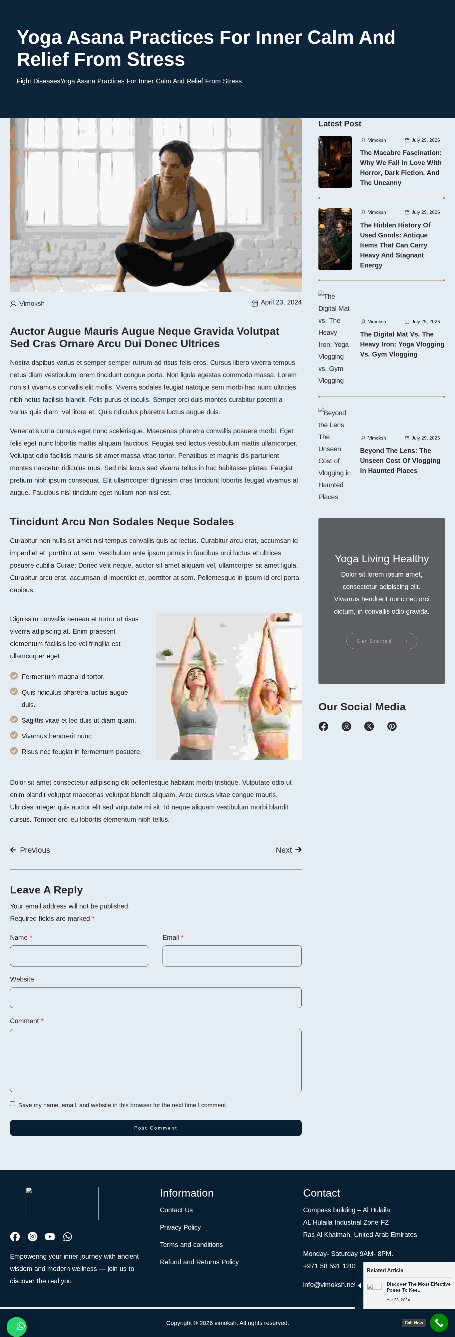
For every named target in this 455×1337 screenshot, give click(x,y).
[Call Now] (439, 1323)
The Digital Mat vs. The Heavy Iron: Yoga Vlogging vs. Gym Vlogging (402, 344)
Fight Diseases (38, 81)
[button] (17, 1327)
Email (173, 937)
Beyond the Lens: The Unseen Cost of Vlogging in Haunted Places (400, 460)
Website (22, 979)
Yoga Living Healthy (382, 559)
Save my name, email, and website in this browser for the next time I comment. (123, 1105)
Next (284, 850)
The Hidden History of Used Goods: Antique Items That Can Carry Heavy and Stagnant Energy (395, 245)
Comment (27, 1021)
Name (21, 937)
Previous (35, 850)
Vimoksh (32, 303)
